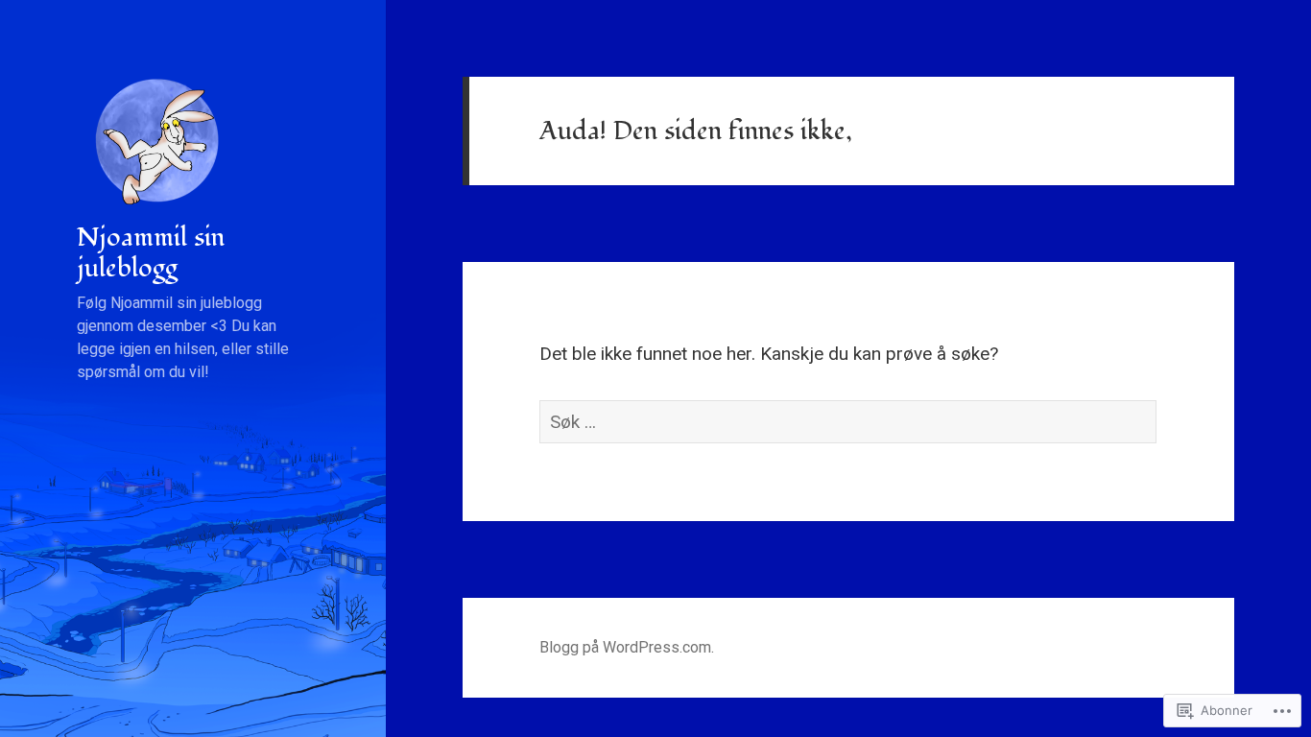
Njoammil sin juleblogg (151, 253)
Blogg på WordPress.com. (626, 647)
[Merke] (847, 422)
